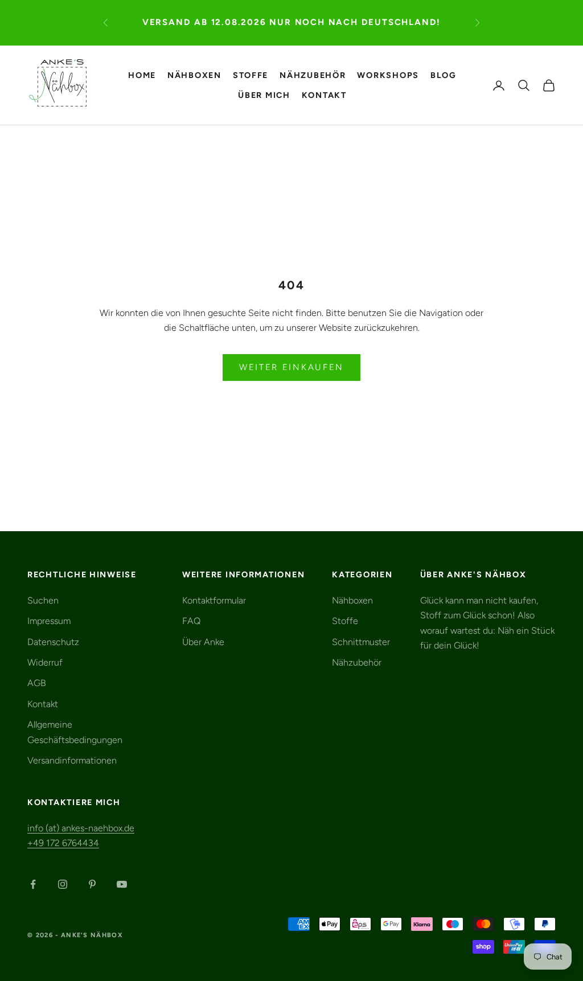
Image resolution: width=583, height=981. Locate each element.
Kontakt (324, 95)
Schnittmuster (361, 642)
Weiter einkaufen (291, 367)
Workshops (388, 75)
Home (142, 75)
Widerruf (45, 662)
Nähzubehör (313, 75)
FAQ (191, 620)
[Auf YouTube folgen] (122, 884)
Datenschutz (53, 642)
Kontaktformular (214, 600)
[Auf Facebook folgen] (33, 884)
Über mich (264, 95)
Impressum (49, 620)
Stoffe (250, 75)
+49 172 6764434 (63, 843)
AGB (36, 683)
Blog (443, 75)
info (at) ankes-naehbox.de (80, 828)
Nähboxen (194, 75)
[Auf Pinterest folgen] (92, 884)
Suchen (43, 600)
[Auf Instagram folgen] (62, 884)
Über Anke (203, 642)
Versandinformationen (72, 760)
